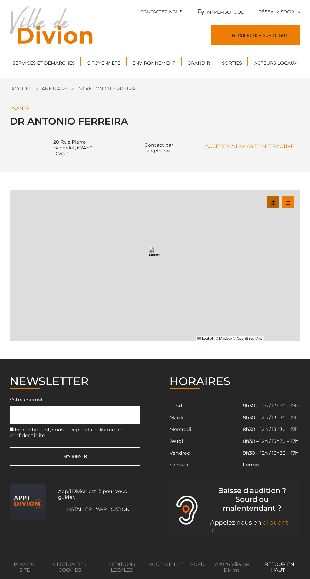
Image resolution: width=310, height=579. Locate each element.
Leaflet (207, 338)
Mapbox (225, 338)
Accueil (22, 89)
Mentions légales (121, 567)
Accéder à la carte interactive (249, 146)
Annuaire (54, 89)
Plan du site (25, 567)
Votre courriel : (27, 400)
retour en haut (279, 567)
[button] (155, 256)
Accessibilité (167, 564)
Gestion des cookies (70, 567)
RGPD (197, 564)
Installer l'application (97, 509)
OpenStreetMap (249, 338)
